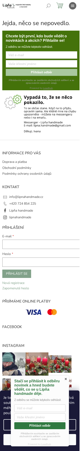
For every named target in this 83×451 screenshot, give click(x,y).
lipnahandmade (20, 217)
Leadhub (48, 88)
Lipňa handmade (21, 210)
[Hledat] (48, 5)
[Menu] (72, 5)
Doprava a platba (14, 162)
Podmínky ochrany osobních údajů (26, 173)
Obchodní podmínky (16, 168)
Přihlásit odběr (41, 72)
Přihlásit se (16, 273)
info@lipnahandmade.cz (26, 197)
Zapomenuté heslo (15, 288)
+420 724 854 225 (22, 203)
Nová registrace (13, 283)
